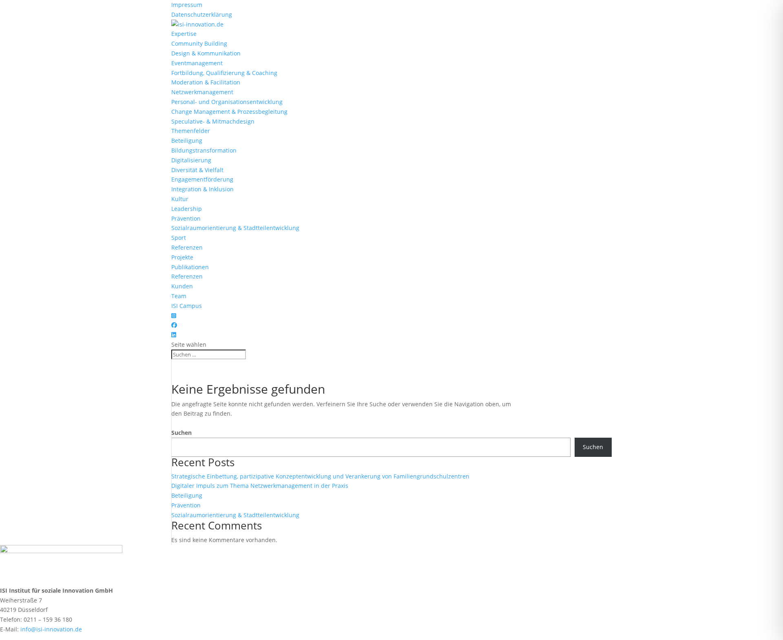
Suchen (181, 432)
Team (178, 296)
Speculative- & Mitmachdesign (212, 121)
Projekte (182, 257)
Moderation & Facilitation (205, 82)
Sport (178, 237)
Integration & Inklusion (202, 189)
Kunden (182, 286)
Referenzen (187, 247)
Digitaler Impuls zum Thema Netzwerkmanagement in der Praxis (259, 485)
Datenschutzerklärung (201, 14)
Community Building (199, 43)
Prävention (186, 218)
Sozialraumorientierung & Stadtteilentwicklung (235, 228)
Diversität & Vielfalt (197, 170)
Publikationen (190, 267)
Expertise (184, 34)
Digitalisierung (191, 160)
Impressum (186, 5)
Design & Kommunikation (206, 53)
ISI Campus (186, 306)
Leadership (186, 209)
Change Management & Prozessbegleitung (229, 111)
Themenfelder (190, 131)
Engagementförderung (202, 179)
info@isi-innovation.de (51, 629)
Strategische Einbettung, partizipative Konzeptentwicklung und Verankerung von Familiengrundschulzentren (320, 476)
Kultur (179, 199)
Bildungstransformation (204, 150)
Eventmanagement (197, 63)
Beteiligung (186, 140)
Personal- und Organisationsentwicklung (227, 102)
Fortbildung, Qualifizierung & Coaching (224, 73)
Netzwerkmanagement (202, 92)
